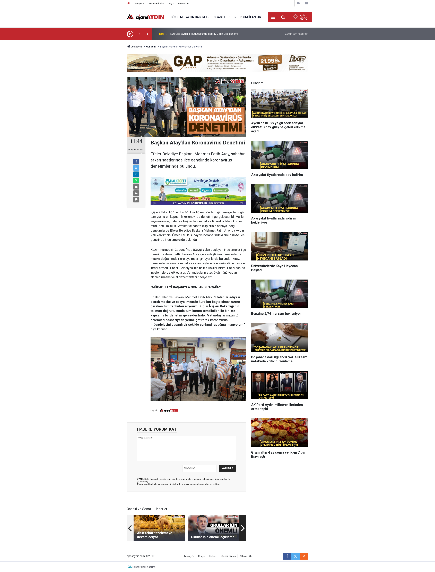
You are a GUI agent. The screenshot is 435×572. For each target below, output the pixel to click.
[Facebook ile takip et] (287, 556)
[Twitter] (136, 168)
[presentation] (139, 34)
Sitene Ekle (183, 3)
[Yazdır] (136, 193)
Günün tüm (296, 33)
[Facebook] (136, 161)
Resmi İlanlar (250, 17)
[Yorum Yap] (136, 199)
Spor (232, 17)
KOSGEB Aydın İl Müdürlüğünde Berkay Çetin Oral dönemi (204, 33)
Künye (201, 556)
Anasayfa (136, 46)
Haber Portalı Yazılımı (144, 567)
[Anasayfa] (128, 3)
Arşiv (171, 3)
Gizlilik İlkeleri (228, 556)
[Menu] (273, 17)
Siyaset (219, 17)
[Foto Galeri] (306, 3)
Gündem (177, 17)
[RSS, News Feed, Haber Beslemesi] (304, 556)
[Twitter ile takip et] (295, 556)
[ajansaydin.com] (145, 17)
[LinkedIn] (136, 174)
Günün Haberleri (156, 3)
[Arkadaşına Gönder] (136, 187)
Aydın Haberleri (198, 17)
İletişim (213, 556)
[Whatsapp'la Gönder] (136, 180)
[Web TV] (298, 3)
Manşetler (139, 3)
